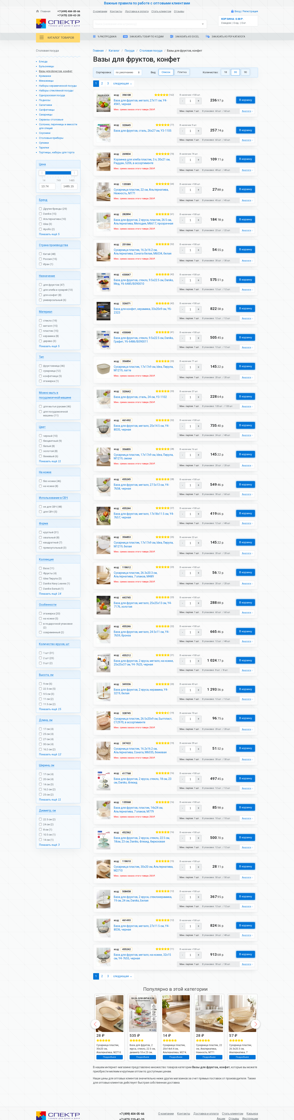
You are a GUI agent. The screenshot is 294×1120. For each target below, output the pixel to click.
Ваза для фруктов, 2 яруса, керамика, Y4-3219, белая (141, 691)
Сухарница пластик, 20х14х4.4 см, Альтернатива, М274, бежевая (175, 1048)
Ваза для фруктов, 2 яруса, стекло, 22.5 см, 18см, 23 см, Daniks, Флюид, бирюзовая (142, 839)
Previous (95, 1024)
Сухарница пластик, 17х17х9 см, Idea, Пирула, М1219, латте (143, 368)
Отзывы (179, 11)
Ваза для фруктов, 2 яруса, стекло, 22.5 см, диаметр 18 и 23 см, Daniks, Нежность (143, 1048)
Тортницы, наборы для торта (56, 152)
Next (255, 1024)
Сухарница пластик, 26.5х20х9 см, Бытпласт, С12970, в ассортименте (143, 720)
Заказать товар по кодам (146, 36)
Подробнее (109, 1057)
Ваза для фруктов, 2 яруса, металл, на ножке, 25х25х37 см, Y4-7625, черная (144, 662)
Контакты (116, 11)
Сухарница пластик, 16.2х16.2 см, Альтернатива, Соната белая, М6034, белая (142, 251)
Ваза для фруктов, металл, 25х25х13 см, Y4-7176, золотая (143, 604)
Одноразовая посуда (52, 95)
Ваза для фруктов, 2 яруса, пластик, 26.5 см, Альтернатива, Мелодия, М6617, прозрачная (143, 221)
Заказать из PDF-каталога (228, 36)
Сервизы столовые (51, 119)
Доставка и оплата (137, 11)
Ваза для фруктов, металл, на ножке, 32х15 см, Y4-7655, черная (142, 956)
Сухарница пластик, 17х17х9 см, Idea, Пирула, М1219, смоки (143, 456)
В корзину (245, 99)
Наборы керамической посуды (58, 85)
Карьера (252, 1113)
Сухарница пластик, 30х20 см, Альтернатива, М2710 (143, 868)
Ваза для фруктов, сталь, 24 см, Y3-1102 (140, 397)
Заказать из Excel (187, 36)
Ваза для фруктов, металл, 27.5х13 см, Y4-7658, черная (141, 486)
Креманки (45, 75)
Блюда (43, 61)
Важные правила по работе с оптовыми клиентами (147, 3)
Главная (45, 11)
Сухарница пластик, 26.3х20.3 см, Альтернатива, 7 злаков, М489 (135, 574)
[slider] (42, 173)
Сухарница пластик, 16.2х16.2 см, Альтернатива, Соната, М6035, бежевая (140, 750)
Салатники (45, 104)
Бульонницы (46, 66)
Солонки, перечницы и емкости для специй (58, 126)
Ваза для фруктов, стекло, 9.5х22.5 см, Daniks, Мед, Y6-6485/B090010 (144, 281)
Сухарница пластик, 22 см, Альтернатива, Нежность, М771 (141, 191)
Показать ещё (49, 234)
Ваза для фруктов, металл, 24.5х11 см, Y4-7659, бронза (141, 633)
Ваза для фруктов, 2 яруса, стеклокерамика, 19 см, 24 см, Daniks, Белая (143, 898)
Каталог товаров (61, 37)
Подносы (44, 100)
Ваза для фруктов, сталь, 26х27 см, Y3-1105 (142, 130)
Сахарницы (45, 114)
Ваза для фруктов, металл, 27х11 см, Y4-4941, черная (140, 102)
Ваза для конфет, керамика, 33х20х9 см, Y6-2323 (143, 310)
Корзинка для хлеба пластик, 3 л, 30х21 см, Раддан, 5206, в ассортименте (142, 161)
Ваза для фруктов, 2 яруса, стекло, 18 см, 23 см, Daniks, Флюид (142, 780)
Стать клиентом (161, 11)
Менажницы (46, 80)
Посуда (129, 50)
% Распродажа (106, 36)
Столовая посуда (151, 50)
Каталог (114, 50)
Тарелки (44, 147)
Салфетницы (47, 109)
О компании (100, 11)
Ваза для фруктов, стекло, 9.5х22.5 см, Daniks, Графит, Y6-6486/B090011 (144, 339)
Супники (44, 142)
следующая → (122, 83)
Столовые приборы (51, 137)
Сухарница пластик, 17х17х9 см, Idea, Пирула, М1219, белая (143, 544)
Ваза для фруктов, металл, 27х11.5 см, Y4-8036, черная (141, 927)
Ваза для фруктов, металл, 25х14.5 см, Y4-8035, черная (141, 427)
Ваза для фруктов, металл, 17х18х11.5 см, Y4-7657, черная (144, 515)
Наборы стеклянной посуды (56, 90)
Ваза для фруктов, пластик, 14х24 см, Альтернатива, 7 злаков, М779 (138, 809)
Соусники (44, 132)
